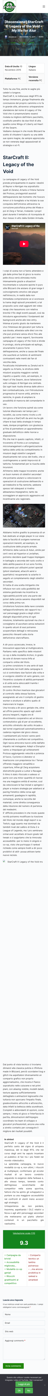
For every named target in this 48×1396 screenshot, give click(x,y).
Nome (8, 1314)
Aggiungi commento (15, 1340)
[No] (44, 1385)
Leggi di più (24, 1384)
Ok (19, 1390)
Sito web (9, 1331)
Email (7, 1323)
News (41, 37)
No (28, 1390)
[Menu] (44, 6)
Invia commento (13, 1366)
